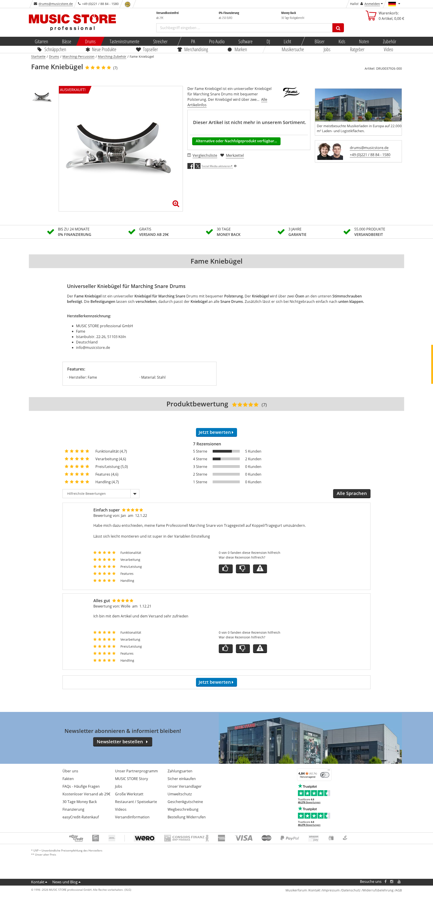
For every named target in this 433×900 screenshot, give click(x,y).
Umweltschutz (180, 794)
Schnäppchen (55, 49)
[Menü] (329, 771)
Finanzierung (73, 809)
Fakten (68, 778)
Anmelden (372, 4)
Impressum (331, 890)
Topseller (150, 49)
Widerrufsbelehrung (378, 890)
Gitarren (41, 41)
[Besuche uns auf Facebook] (385, 881)
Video (388, 49)
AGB (399, 890)
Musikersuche (293, 49)
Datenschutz (351, 890)
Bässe (66, 41)
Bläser (320, 41)
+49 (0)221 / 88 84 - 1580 (370, 154)
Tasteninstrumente (124, 41)
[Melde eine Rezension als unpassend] (260, 568)
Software (245, 41)
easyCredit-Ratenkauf (80, 817)
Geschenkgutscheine (185, 801)
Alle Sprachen (352, 493)
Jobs (327, 49)
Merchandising (196, 49)
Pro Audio (216, 41)
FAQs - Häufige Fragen (81, 786)
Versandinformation (132, 817)
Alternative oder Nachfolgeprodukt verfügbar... (236, 140)
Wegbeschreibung (183, 809)
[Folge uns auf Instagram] (391, 881)
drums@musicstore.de (56, 4)
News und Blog (65, 881)
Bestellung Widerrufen (187, 817)
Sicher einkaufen (182, 778)
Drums (90, 41)
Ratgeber (357, 49)
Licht (287, 41)
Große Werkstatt (129, 794)
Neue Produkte (104, 49)
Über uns (70, 771)
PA (193, 41)
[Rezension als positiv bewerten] (226, 568)
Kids (341, 41)
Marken (241, 49)
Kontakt (37, 881)
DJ (268, 41)
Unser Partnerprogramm (136, 771)
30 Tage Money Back (79, 801)
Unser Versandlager (185, 786)
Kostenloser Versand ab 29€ (86, 794)
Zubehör (389, 41)
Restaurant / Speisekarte (136, 801)
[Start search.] (338, 27)
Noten (364, 41)
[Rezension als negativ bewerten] (243, 568)
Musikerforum (296, 890)
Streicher (160, 41)
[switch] (324, 775)
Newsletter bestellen (120, 742)
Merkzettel (235, 155)
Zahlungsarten (180, 771)
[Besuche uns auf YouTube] (399, 881)
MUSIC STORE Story (131, 778)
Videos (121, 809)
